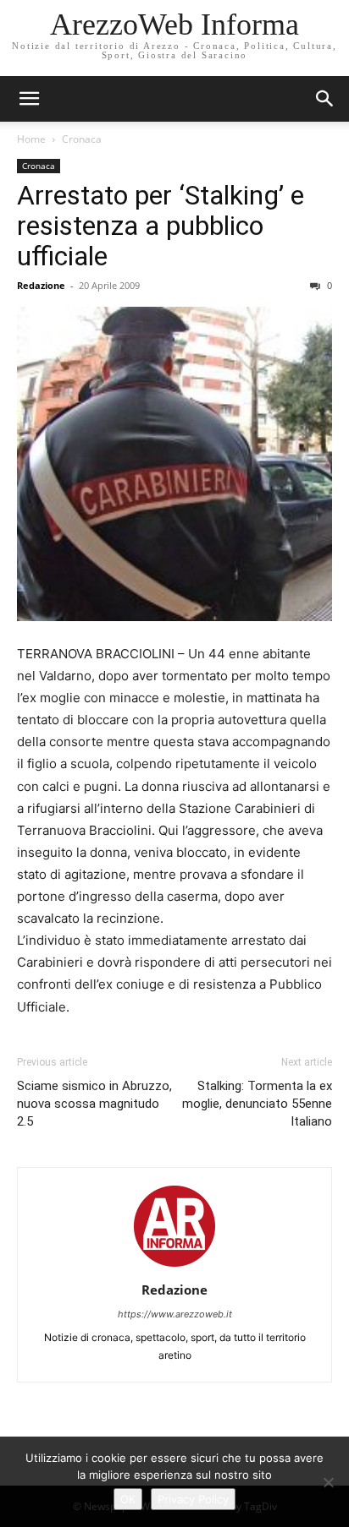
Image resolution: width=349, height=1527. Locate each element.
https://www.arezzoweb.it (175, 1314)
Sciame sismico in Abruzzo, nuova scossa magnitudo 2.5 (94, 1103)
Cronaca (82, 139)
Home (31, 139)
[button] (325, 99)
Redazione (41, 285)
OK (128, 1499)
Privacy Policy (193, 1499)
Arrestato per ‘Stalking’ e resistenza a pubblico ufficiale (160, 225)
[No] (327, 1482)
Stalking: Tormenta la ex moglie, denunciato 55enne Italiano (257, 1103)
